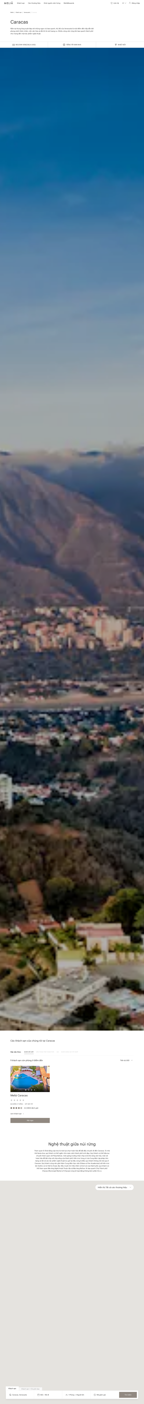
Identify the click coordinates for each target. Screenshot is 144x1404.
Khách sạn (19, 12)
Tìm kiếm (128, 1395)
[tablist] (72, 1388)
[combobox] (124, 3)
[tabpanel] (72, 1094)
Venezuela (27, 12)
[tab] (12, 1388)
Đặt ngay (30, 1120)
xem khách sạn (16, 1114)
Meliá (11, 12)
